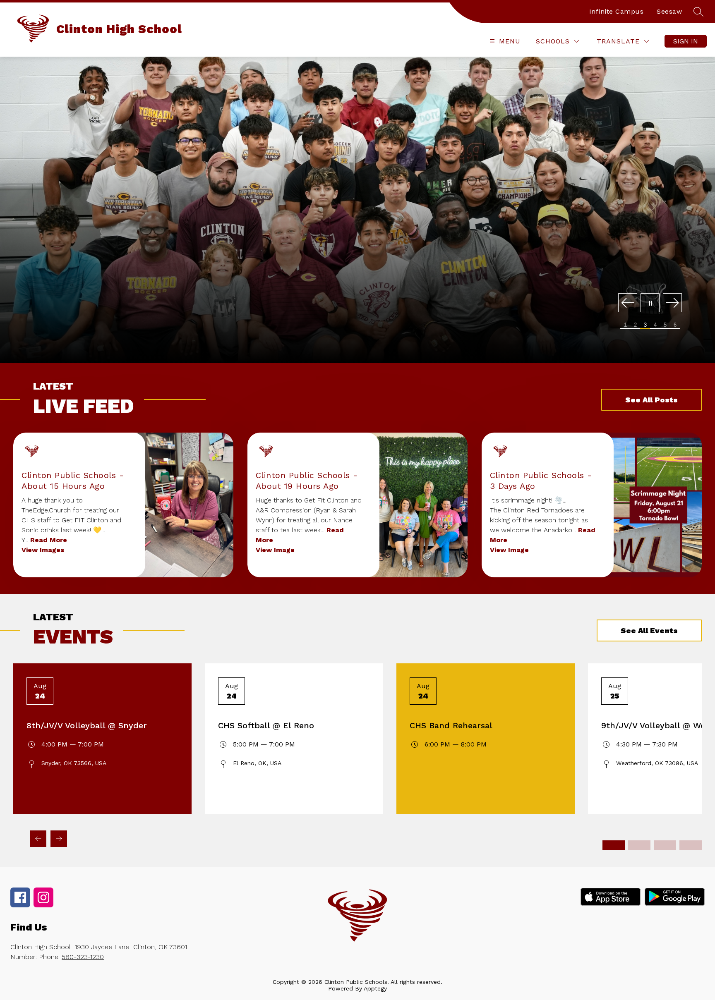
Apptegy (375, 988)
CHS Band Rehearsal (451, 725)
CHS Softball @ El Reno (266, 725)
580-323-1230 (83, 957)
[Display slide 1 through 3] (613, 845)
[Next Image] (672, 303)
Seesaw (669, 11)
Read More (48, 540)
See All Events (649, 630)
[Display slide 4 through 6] (639, 845)
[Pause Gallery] (650, 303)
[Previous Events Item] (38, 838)
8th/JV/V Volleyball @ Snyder (86, 725)
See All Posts (651, 399)
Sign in (685, 41)
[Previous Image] (627, 303)
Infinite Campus (616, 11)
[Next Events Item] (58, 838)
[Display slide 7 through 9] (665, 845)
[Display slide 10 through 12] (690, 845)
